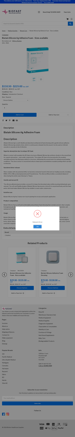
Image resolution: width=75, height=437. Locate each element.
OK (37, 226)
